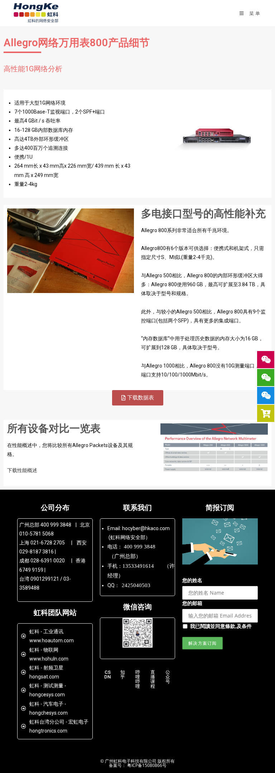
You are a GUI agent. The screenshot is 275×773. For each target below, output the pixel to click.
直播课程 (152, 679)
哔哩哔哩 (137, 679)
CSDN (107, 674)
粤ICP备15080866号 (146, 765)
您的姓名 (192, 580)
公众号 (167, 676)
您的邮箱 (192, 603)
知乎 (122, 674)
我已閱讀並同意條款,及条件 (221, 626)
